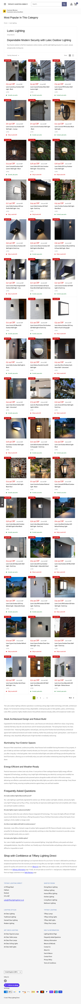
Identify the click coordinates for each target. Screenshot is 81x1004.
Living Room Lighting (50, 900)
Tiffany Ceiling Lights (50, 917)
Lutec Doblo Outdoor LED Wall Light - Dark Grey (39, 207)
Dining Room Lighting (50, 887)
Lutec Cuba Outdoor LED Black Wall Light (65, 565)
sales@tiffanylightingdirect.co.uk (14, 900)
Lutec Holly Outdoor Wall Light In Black (15, 366)
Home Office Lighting (50, 893)
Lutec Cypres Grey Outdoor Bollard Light (16, 644)
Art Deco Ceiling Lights (11, 943)
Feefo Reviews (29, 872)
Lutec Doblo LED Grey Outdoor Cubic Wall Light (63, 167)
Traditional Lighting (10, 917)
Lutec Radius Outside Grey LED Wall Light (39, 366)
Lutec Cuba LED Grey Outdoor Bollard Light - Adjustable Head (39, 565)
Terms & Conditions (50, 963)
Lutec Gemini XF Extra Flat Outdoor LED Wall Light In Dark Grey (40, 326)
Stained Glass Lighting (11, 920)
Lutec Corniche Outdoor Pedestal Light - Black (39, 485)
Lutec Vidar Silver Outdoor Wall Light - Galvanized (15, 406)
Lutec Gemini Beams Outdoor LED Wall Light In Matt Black (40, 247)
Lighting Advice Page (50, 934)
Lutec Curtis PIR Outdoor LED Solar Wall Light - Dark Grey (65, 605)
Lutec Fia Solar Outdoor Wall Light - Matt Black (65, 207)
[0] (75, 4)
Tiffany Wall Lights (49, 920)
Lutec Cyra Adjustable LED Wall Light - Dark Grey (39, 684)
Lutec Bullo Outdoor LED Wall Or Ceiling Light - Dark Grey (39, 446)
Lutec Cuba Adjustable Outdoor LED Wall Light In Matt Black (15, 525)
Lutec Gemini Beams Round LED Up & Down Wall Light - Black (65, 247)
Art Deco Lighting (9, 914)
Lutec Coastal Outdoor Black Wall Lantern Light (39, 88)
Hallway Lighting (49, 890)
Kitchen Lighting (49, 897)
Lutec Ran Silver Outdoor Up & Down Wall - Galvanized (63, 366)
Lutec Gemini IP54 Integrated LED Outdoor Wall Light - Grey (15, 287)
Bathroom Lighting (50, 903)
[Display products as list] (73, 55)
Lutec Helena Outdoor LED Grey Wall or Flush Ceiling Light (64, 326)
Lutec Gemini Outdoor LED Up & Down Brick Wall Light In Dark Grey (40, 287)
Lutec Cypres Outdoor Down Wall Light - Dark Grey (64, 644)
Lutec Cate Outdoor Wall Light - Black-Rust (15, 485)
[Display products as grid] (70, 55)
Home (5, 23)
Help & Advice (11, 11)
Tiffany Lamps (48, 914)
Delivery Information (19, 869)
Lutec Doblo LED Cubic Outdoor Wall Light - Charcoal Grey (39, 167)
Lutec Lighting (13, 23)
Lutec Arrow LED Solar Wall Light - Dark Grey (64, 406)
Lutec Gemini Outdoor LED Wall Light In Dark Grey (64, 287)
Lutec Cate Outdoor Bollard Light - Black (64, 446)
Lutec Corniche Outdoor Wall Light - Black (40, 128)
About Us (35, 866)
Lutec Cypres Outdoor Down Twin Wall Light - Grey (39, 644)
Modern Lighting (9, 923)
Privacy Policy (48, 960)
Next (70, 698)
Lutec (7, 92)
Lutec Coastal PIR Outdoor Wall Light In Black (64, 88)
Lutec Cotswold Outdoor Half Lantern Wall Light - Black (14, 167)
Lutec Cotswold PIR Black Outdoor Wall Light (64, 485)
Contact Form (48, 956)
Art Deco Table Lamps (10, 937)
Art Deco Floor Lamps (10, 940)
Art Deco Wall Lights (10, 947)
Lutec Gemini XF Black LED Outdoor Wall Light (13, 326)
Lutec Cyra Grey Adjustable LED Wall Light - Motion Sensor (64, 684)
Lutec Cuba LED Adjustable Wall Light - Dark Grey (15, 565)
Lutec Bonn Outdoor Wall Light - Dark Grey (15, 446)
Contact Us (47, 947)
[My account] (71, 4)
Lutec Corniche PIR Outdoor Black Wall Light (64, 128)
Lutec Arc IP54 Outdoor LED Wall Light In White (39, 406)
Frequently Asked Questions (52, 937)
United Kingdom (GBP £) (11, 972)
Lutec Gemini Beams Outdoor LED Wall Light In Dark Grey (15, 247)
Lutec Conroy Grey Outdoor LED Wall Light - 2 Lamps (15, 128)
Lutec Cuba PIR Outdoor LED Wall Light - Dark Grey (39, 605)
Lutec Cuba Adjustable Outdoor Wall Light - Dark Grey (39, 525)
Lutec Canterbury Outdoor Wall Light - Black (15, 88)
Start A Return (48, 953)
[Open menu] (5, 4)
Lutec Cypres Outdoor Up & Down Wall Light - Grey (15, 684)
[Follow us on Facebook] (5, 980)
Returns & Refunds (49, 943)
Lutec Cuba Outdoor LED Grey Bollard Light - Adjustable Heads (15, 605)
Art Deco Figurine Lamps (11, 934)
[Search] (64, 4)
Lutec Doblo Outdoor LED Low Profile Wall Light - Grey (14, 207)
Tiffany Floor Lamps (50, 923)
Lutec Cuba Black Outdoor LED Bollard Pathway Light (63, 525)
